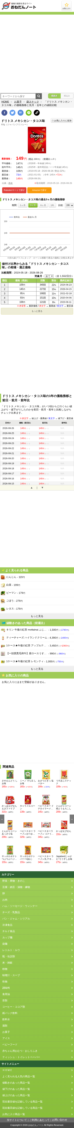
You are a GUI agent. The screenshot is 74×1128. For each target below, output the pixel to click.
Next (72, 819)
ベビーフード (9, 1044)
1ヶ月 (23, 205)
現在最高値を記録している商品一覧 (22, 1108)
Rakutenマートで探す (14, 190)
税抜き (54, 96)
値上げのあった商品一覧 (16, 1095)
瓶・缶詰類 (8, 956)
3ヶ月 (33, 205)
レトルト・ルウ (11, 950)
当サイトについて (17, 1120)
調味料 (6, 988)
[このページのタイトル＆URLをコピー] (37, 113)
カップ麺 (7, 937)
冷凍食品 (7, 925)
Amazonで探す (39, 190)
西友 (10, 183)
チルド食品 (8, 931)
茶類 (4, 1000)
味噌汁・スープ (11, 975)
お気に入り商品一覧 (13, 1114)
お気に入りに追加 (62, 120)
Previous (2, 819)
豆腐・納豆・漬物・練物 (16, 887)
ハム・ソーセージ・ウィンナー (20, 906)
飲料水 (6, 1019)
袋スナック (32, 101)
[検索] (39, 96)
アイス (6, 1038)
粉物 (4, 969)
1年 (52, 205)
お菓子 (18, 101)
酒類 (4, 1025)
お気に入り (67, 8)
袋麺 (4, 943)
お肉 (4, 899)
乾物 (4, 981)
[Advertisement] (37, 53)
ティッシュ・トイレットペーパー (21, 1057)
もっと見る (37, 311)
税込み (67, 96)
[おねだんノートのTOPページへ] (19, 9)
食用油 (6, 994)
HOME (5, 101)
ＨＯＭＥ (7, 1070)
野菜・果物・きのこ (13, 881)
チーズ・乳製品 (11, 912)
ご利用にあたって (39, 1120)
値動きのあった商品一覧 (16, 1082)
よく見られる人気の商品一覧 (18, 1076)
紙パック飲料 (9, 1013)
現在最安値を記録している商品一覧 (22, 1101)
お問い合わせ (59, 1119)
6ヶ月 (43, 205)
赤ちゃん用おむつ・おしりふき (20, 1051)
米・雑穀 (7, 962)
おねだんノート (35, 1125)
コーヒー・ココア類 (13, 1006)
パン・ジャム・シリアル (16, 918)
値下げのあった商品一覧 (16, 1089)
